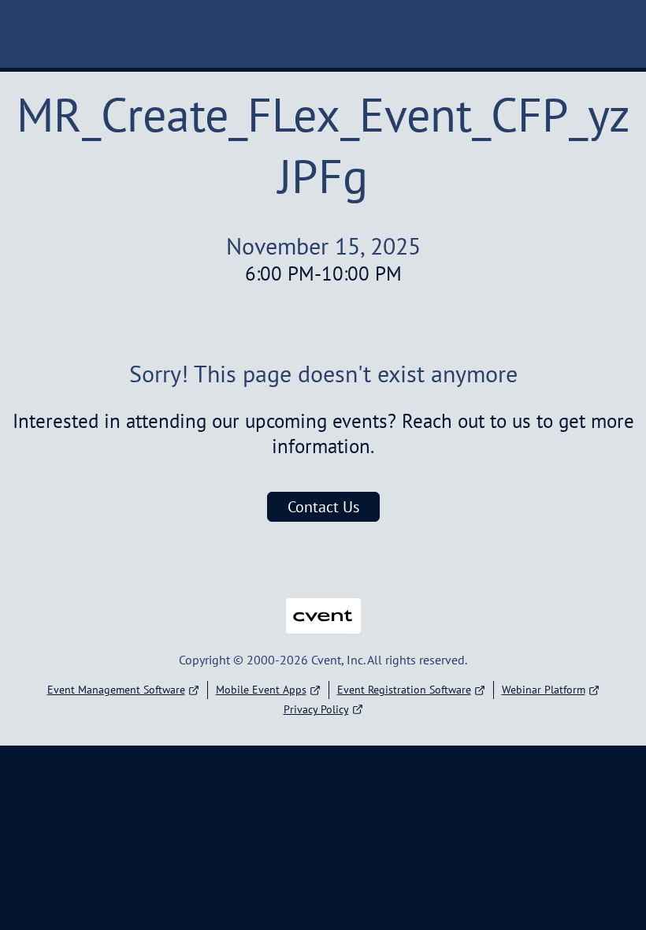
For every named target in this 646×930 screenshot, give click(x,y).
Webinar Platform (543, 690)
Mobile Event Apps (261, 690)
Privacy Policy (316, 709)
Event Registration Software (404, 690)
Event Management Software (116, 690)
